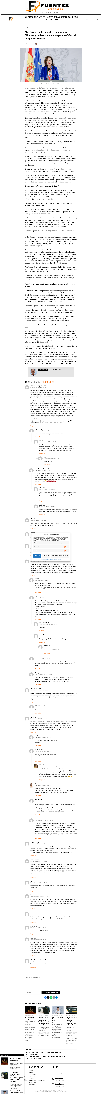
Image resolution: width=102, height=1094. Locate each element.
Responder (33, 426)
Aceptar (37, 555)
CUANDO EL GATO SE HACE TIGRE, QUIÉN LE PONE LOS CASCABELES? (51, 18)
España (27, 27)
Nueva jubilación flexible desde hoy (57, 1019)
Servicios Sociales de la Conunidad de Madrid (45, 1056)
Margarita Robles (54, 1052)
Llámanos (59, 1079)
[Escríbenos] (53, 1084)
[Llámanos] (53, 1079)
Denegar (46, 555)
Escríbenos (59, 1084)
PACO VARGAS (41, 43)
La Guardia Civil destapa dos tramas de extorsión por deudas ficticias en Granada (71, 1021)
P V (51, 21)
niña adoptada (32, 1054)
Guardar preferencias (60, 555)
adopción (30, 1052)
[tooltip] (45, 997)
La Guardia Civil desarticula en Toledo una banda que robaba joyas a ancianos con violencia (44, 1021)
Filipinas (40, 1052)
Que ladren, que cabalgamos (30, 1018)
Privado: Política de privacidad (52, 559)
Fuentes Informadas (46, 1091)
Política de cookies (44, 559)
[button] (68, 534)
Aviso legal (59, 559)
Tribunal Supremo (33, 1058)
